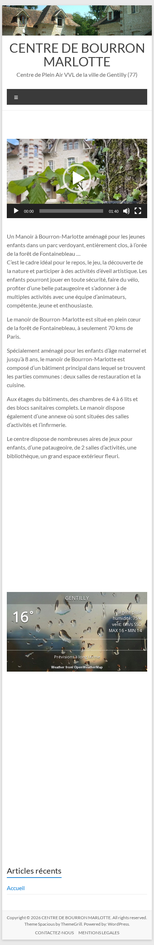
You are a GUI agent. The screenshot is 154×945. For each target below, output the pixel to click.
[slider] (71, 211)
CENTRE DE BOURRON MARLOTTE (77, 54)
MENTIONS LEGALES (98, 932)
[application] (77, 178)
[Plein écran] (137, 211)
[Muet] (126, 211)
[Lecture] (16, 211)
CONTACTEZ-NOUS (54, 932)
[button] (77, 178)
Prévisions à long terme (77, 656)
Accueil (16, 887)
